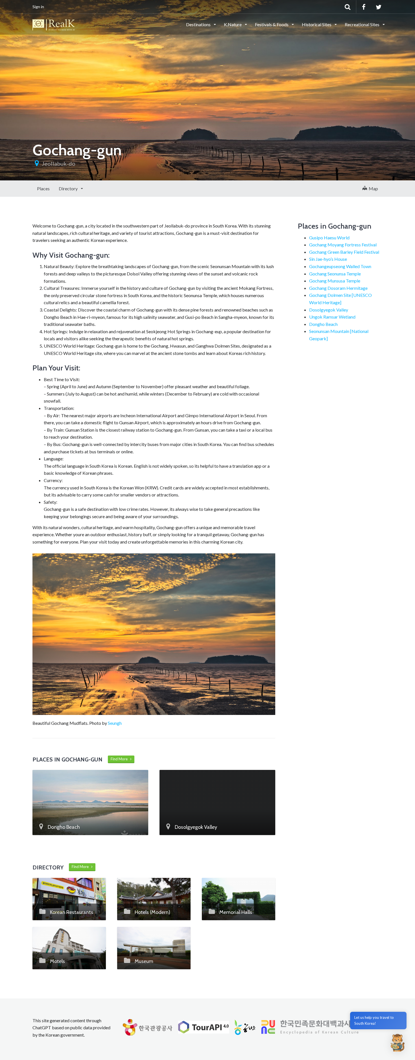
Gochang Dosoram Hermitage (338, 288)
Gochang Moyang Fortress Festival (343, 244)
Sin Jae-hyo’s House (328, 259)
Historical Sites (317, 24)
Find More (120, 759)
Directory (68, 188)
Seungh (115, 723)
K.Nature (233, 24)
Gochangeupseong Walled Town (340, 266)
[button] (397, 1043)
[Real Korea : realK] (53, 24)
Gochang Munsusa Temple (334, 280)
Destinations (198, 24)
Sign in (38, 6)
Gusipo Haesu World (329, 237)
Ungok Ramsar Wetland (332, 316)
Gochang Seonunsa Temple (335, 273)
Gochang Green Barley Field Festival (344, 252)
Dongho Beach (323, 324)
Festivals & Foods (272, 24)
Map (372, 188)
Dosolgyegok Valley (328, 309)
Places (43, 188)
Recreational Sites (362, 24)
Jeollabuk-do (58, 163)
